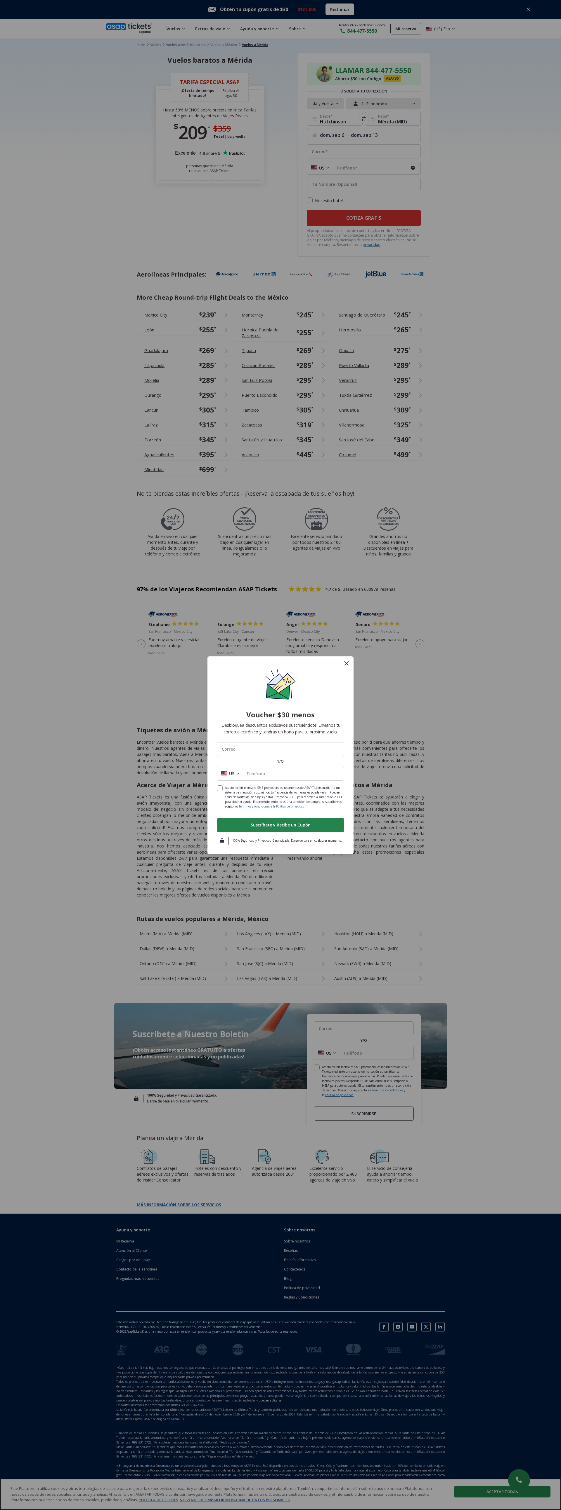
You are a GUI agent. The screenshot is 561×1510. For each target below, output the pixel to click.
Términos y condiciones (254, 806)
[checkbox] (220, 788)
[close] (346, 663)
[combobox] (280, 749)
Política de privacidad (290, 806)
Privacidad (265, 840)
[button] (230, 773)
